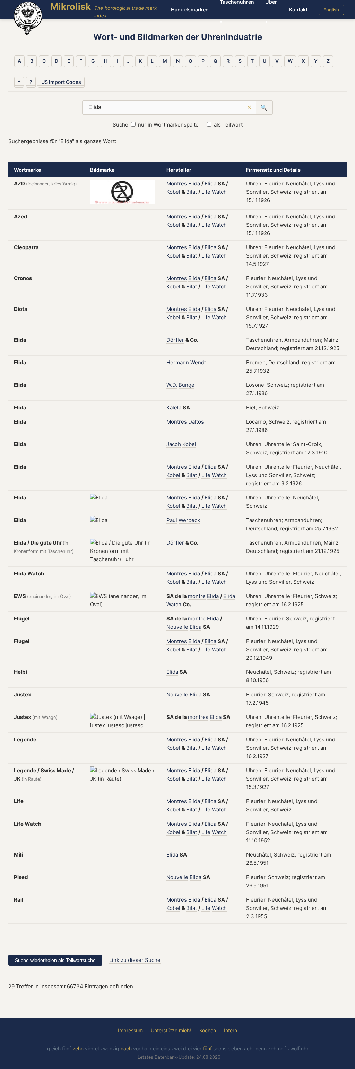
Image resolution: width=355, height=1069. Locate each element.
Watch (219, 192)
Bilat (191, 192)
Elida (194, 183)
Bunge (186, 385)
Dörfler (175, 340)
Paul (171, 520)
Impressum (130, 1030)
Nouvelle (177, 627)
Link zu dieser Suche (135, 960)
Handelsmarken (190, 9)
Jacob (173, 444)
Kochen (207, 1030)
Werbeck (189, 520)
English (331, 9)
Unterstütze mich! (171, 1030)
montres (198, 717)
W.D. (171, 385)
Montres (176, 183)
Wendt (198, 362)
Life (205, 192)
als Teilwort (228, 124)
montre (197, 596)
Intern (230, 1030)
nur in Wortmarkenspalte (168, 124)
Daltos (196, 421)
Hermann (177, 362)
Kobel (173, 192)
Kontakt (298, 9)
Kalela (173, 407)
